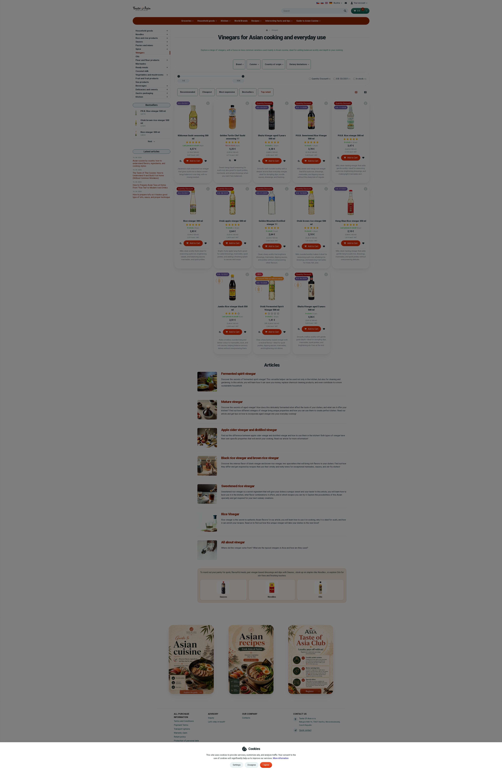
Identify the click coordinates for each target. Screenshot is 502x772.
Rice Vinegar (230, 514)
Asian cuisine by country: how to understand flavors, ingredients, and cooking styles (149, 163)
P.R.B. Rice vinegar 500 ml (351, 135)
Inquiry (211, 718)
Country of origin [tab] (273, 64)
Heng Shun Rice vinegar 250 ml (350, 221)
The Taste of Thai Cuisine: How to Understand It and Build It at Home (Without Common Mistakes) (148, 175)
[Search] (345, 11)
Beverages (141, 86)
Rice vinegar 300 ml (193, 221)
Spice (138, 49)
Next (150, 141)
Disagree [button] (251, 765)
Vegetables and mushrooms (149, 75)
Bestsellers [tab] (248, 92)
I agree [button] (266, 765)
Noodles (140, 34)
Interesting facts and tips (277, 21)
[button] (366, 11)
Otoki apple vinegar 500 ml (232, 221)
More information (281, 758)
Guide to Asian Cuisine (307, 21)
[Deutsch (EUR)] (331, 3)
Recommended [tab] (187, 92)
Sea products (142, 82)
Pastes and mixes (144, 45)
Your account (359, 3)
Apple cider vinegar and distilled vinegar (249, 430)
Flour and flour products (147, 60)
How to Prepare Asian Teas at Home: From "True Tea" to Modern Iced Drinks (150, 186)
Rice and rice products (147, 38)
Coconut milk (142, 71)
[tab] (356, 92)
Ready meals (142, 67)
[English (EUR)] (326, 3)
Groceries (186, 21)
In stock (361, 78)
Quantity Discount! (321, 78)
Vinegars (140, 52)
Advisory (213, 714)
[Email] (346, 3)
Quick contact (305, 730)
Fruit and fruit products (147, 78)
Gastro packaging (144, 93)
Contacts (246, 718)
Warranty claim (180, 733)
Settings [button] (237, 765)
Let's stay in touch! (216, 722)
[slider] (178, 76)
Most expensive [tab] (227, 92)
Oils (137, 56)
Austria (338, 4)
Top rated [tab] (265, 92)
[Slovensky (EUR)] (322, 3)
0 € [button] (360, 10)
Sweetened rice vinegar (238, 486)
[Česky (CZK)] (318, 3)
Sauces (139, 42)
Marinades (141, 64)
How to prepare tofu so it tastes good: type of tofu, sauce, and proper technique (151, 195)
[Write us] (295, 730)
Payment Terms (181, 725)
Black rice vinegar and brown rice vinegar (250, 458)
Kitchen (224, 21)
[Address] (295, 719)
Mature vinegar (232, 402)
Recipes (255, 21)
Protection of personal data (186, 740)
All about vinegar (233, 542)
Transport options (182, 729)
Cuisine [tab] (254, 64)
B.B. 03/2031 (343, 78)
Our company (249, 714)
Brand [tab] (239, 64)
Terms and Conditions (184, 721)
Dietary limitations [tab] (299, 64)
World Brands (241, 21)
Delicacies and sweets (147, 89)
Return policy (180, 737)
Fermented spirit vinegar (238, 374)
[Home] (141, 8)
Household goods (206, 21)
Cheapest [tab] (207, 92)
